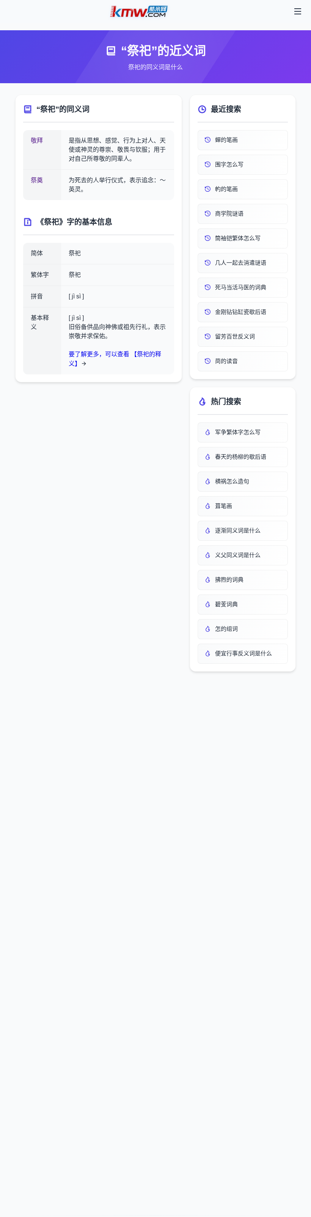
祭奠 (37, 180)
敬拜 (37, 140)
